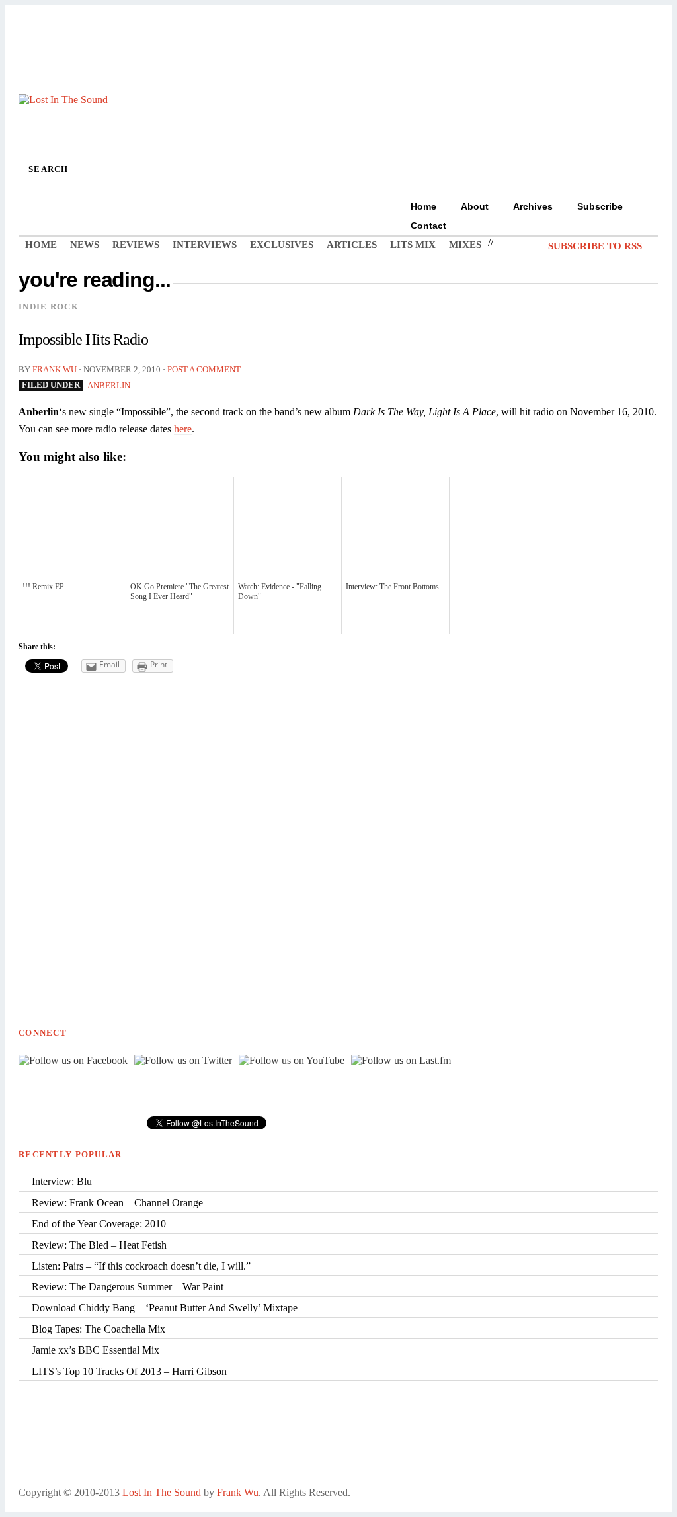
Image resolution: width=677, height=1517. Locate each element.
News (84, 244)
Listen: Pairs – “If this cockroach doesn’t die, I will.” (141, 1266)
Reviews (135, 244)
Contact (428, 225)
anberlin (108, 385)
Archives (533, 206)
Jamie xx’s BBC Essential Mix (95, 1350)
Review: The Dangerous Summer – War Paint (127, 1286)
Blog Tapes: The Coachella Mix (98, 1328)
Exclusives (281, 244)
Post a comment (204, 369)
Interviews (205, 244)
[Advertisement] (338, 48)
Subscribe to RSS (595, 245)
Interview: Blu (62, 1181)
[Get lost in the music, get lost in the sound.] (63, 99)
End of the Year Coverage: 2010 (99, 1223)
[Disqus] (338, 851)
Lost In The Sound (161, 1492)
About (475, 206)
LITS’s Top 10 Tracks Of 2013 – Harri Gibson (129, 1371)
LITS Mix (413, 244)
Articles (352, 244)
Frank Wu (54, 369)
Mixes (465, 244)
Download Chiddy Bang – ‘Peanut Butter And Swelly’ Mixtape (165, 1307)
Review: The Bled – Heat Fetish (99, 1244)
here (183, 428)
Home (423, 206)
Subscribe (600, 206)
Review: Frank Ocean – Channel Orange (117, 1202)
